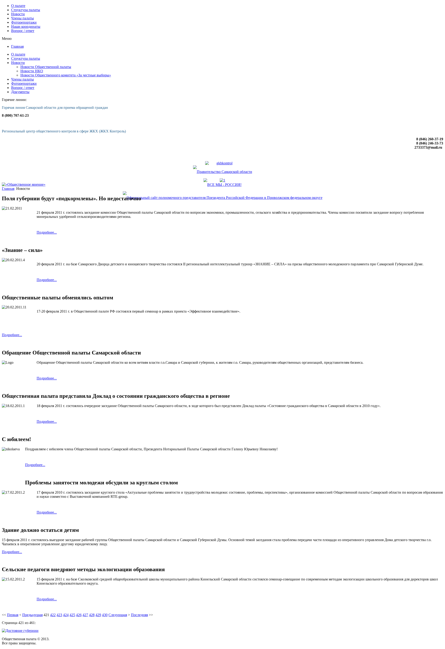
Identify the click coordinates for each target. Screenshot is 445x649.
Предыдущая (32, 615)
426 (79, 615)
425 (72, 615)
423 (59, 615)
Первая (12, 615)
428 (92, 615)
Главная (8, 189)
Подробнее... (47, 232)
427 (85, 615)
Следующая (117, 615)
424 (66, 615)
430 (105, 615)
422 (53, 615)
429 (98, 615)
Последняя (139, 615)
